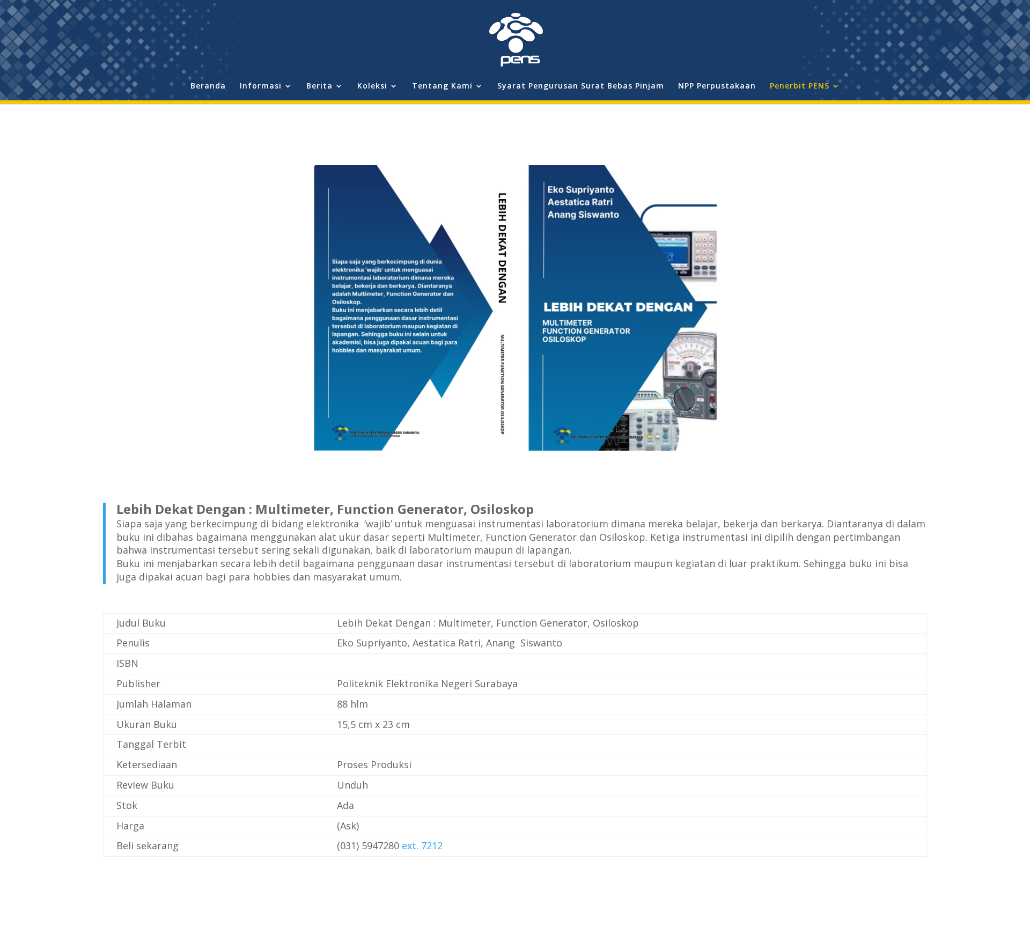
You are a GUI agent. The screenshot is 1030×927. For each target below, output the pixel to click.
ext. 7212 (422, 845)
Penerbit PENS (799, 86)
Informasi (261, 86)
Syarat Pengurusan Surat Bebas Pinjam (580, 86)
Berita (319, 86)
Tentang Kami (442, 86)
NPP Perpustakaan (717, 86)
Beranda (208, 86)
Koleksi (372, 86)
